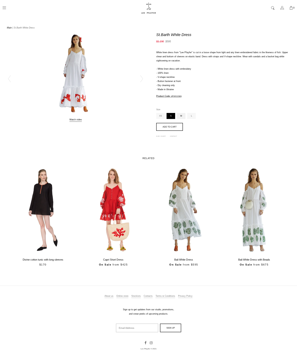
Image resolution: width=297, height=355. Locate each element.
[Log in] (282, 8)
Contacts (148, 296)
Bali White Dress (183, 259)
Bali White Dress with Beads (254, 259)
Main (9, 27)
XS (160, 116)
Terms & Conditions (165, 296)
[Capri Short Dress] (113, 210)
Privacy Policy (185, 296)
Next (140, 79)
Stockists (136, 296)
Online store (122, 296)
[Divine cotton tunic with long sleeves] (43, 210)
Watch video (75, 119)
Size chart (161, 136)
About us (108, 296)
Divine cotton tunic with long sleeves (43, 259)
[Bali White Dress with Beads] (254, 210)
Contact (173, 136)
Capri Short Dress (113, 259)
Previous (11, 79)
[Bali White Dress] (184, 210)
